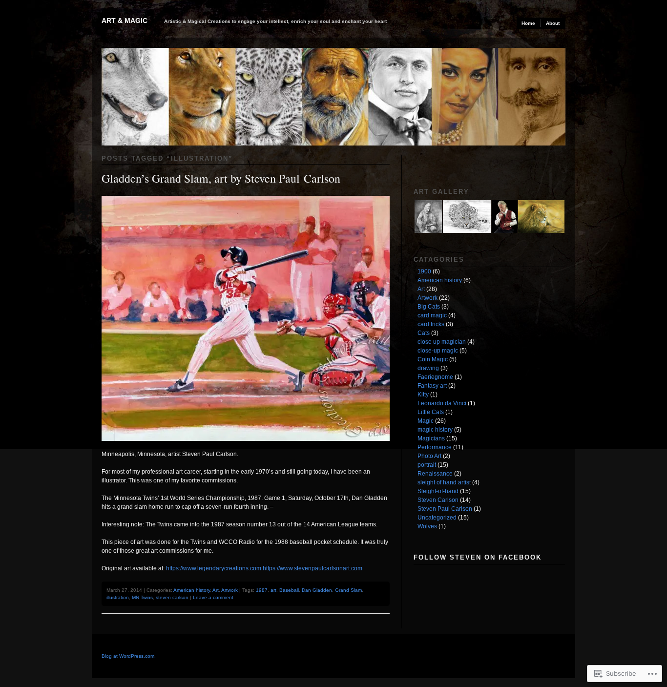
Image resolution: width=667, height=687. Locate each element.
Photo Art (429, 456)
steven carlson (172, 597)
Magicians (431, 438)
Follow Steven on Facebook (478, 557)
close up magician (441, 341)
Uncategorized (437, 517)
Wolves (427, 526)
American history (191, 590)
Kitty (423, 394)
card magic (432, 315)
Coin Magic (432, 359)
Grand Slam (348, 590)
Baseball (289, 590)
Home (528, 23)
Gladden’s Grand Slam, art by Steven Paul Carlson (221, 178)
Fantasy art (432, 385)
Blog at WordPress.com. (129, 656)
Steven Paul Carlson (444, 508)
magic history (435, 429)
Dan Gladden (317, 590)
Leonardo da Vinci (441, 403)
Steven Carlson (438, 500)
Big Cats (428, 306)
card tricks (430, 324)
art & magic (124, 20)
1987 (262, 590)
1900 (424, 271)
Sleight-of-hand (438, 491)
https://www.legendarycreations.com (213, 568)
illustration (117, 597)
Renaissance (435, 473)
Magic (425, 420)
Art (215, 590)
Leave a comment (213, 597)
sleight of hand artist (444, 482)
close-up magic (437, 350)
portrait (426, 464)
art (273, 590)
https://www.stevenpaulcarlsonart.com (312, 568)
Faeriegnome (435, 377)
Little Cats (430, 412)
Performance (434, 447)
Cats (423, 333)
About (553, 23)
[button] (428, 216)
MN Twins (142, 597)
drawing (428, 368)
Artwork (229, 590)
